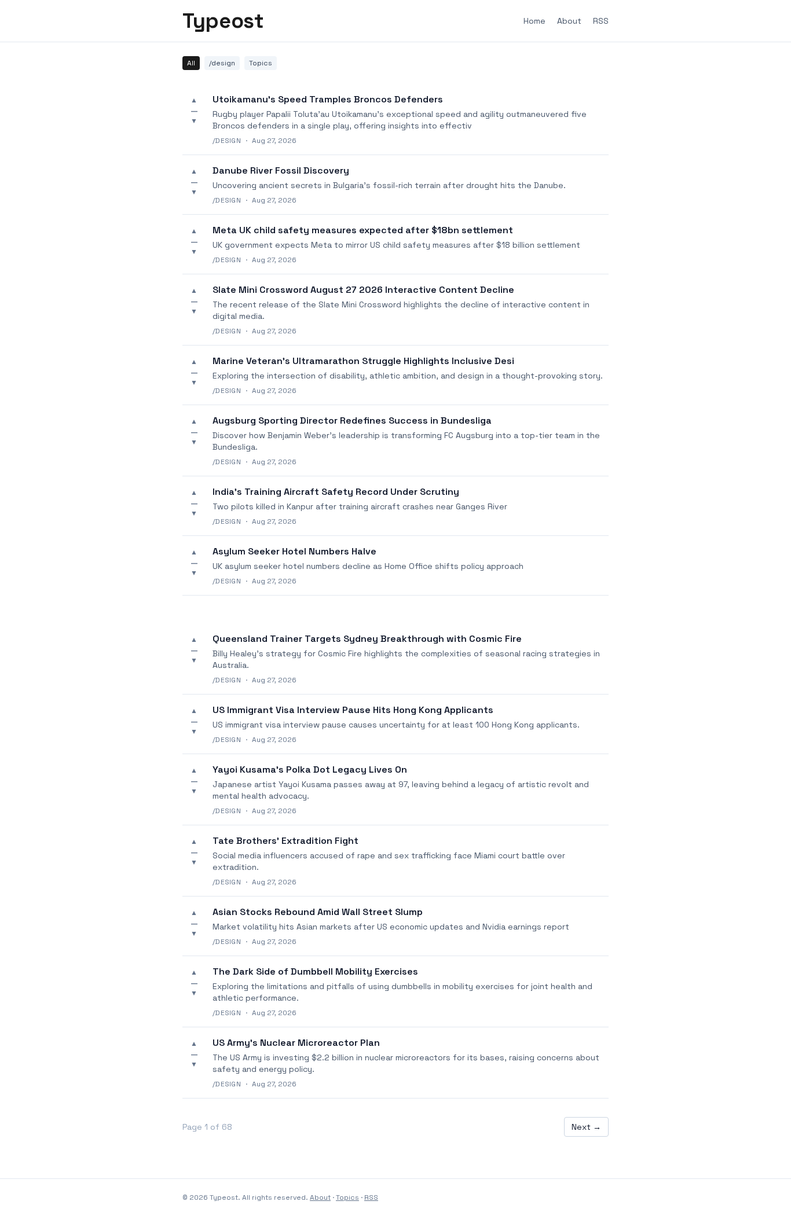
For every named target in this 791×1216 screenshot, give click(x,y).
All (191, 63)
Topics (260, 63)
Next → (586, 1127)
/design (222, 63)
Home (534, 21)
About (569, 21)
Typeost (222, 20)
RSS (601, 21)
